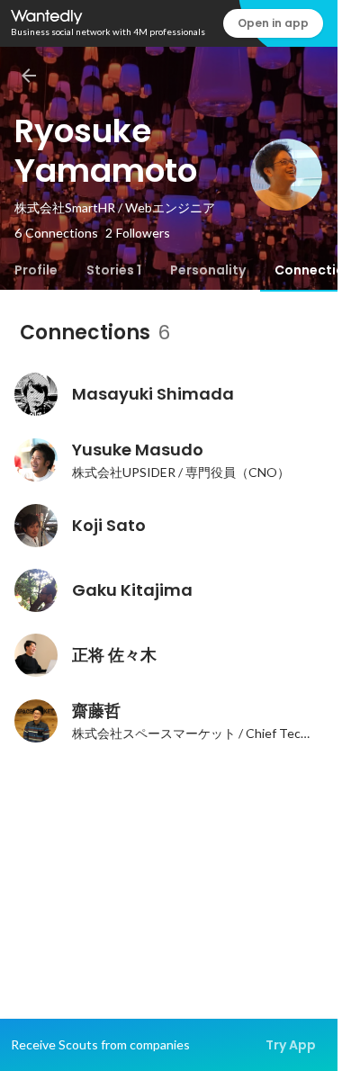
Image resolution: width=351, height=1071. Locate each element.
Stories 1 (113, 270)
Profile (36, 270)
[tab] (36, 270)
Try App (291, 1045)
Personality (208, 270)
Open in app (273, 23)
